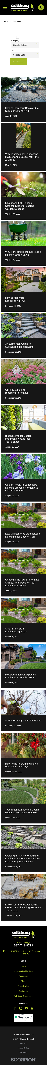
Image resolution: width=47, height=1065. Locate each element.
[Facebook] (15, 1008)
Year (13, 50)
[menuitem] (23, 1043)
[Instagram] (20, 1008)
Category (15, 40)
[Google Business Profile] (32, 1008)
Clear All (18, 61)
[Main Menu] (5, 7)
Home (23, 966)
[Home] (22, 7)
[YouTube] (26, 1008)
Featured (10, 37)
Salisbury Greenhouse (23, 996)
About (23, 981)
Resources (23, 976)
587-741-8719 (23, 945)
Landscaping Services (23, 971)
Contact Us (23, 991)
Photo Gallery (23, 986)
